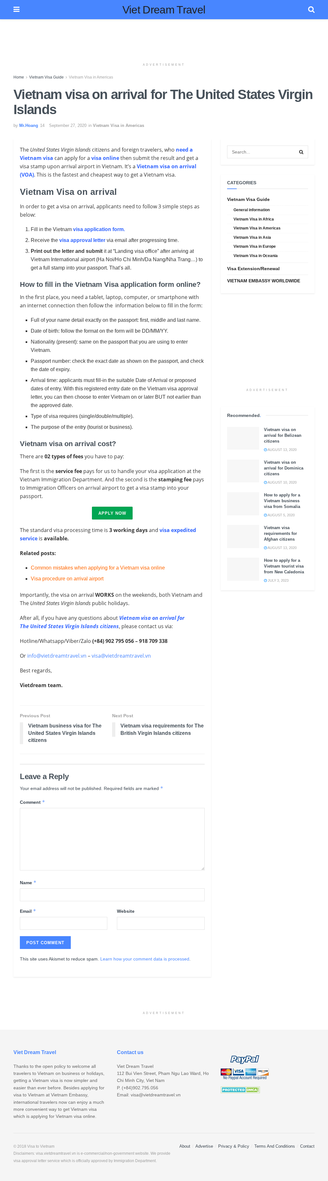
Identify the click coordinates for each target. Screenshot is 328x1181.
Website (126, 911)
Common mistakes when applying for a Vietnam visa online (98, 567)
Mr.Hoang (28, 125)
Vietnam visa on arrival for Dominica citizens (283, 468)
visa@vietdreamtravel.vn (121, 655)
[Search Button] (301, 152)
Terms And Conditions (274, 1146)
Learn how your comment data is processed (144, 958)
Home (18, 77)
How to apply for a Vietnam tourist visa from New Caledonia (284, 566)
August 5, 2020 (281, 515)
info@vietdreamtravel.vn (56, 655)
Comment (32, 802)
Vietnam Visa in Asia (252, 237)
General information (252, 210)
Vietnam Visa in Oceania (256, 256)
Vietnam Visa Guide (46, 77)
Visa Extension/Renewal (253, 268)
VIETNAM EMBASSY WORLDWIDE (263, 280)
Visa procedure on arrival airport (67, 578)
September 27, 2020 (67, 125)
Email (28, 911)
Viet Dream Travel (163, 9)
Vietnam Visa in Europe (255, 246)
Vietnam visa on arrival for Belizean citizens (282, 435)
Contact (307, 1146)
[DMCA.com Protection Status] (240, 1089)
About (184, 1146)
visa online (105, 158)
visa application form (98, 229)
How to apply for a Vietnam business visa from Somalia (282, 501)
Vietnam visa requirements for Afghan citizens (280, 533)
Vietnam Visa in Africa (254, 219)
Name (28, 882)
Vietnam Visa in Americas (91, 77)
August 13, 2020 (282, 450)
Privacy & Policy (233, 1146)
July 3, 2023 (278, 580)
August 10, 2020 (282, 482)
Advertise (204, 1146)
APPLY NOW (112, 513)
